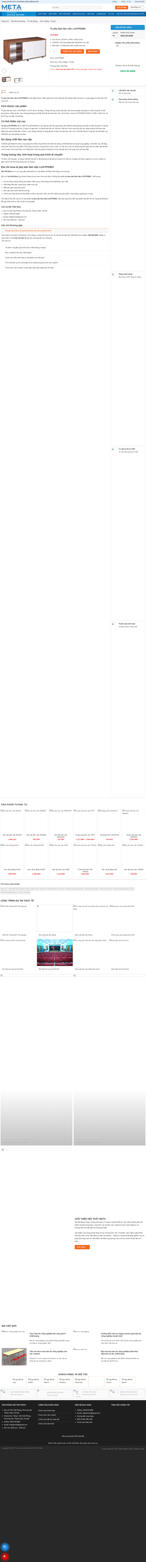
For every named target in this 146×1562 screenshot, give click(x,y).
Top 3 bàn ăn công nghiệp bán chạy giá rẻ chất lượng (48, 1335)
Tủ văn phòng (32, 21)
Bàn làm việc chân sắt (38, 889)
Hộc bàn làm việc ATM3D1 (36, 835)
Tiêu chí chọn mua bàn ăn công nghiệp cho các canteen (48, 1352)
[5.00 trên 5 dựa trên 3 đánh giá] (79, 32)
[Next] (44, 50)
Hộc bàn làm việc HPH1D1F (60, 836)
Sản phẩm (53, 14)
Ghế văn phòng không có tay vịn (124, 889)
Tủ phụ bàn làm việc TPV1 (85, 835)
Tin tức (111, 14)
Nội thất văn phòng (18, 21)
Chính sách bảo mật (84, 1422)
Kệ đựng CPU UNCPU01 (109, 835)
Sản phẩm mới (64, 14)
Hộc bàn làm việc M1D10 (12, 835)
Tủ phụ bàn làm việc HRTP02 (133, 836)
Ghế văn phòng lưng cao (9, 892)
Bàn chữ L (4, 889)
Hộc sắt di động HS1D (12, 869)
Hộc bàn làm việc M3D (60, 869)
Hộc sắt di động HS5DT (36, 869)
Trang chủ (5, 21)
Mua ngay (93, 51)
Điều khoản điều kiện (85, 1419)
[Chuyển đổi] (3, 231)
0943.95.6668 (126, 36)
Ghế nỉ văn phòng (105, 889)
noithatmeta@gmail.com (18, 217)
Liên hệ (119, 14)
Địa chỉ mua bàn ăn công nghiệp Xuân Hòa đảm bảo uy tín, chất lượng (119, 1352)
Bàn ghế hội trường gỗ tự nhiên (19, 889)
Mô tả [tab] (3, 92)
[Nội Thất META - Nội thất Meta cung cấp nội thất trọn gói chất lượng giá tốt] (25, 8)
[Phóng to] (4, 71)
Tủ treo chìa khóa (24, 892)
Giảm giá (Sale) (79, 14)
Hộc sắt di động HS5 (109, 869)
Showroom (101, 14)
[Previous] (5, 50)
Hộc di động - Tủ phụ (48, 21)
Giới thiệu (42, 14)
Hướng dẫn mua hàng (85, 1416)
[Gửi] (100, 7)
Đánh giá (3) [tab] (14, 92)
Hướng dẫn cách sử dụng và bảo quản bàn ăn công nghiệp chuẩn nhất (121, 1335)
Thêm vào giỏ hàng (72, 51)
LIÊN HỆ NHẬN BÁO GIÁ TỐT (133, 14)
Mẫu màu (91, 14)
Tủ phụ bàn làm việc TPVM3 (85, 870)
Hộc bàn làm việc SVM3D (133, 869)
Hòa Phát (63, 66)
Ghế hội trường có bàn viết (55, 889)
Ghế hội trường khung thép (74, 889)
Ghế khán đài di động (91, 889)
